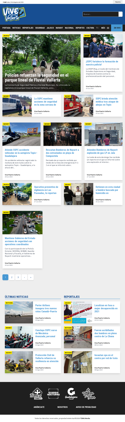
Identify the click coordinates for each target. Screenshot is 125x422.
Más (103, 28)
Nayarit (59, 28)
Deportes (80, 28)
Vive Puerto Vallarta (93, 86)
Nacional (69, 28)
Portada (6, 28)
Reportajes (27, 28)
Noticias (16, 28)
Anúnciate (39, 407)
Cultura (90, 28)
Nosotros (62, 407)
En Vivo (117, 28)
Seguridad (40, 28)
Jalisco (50, 28)
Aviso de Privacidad (86, 407)
